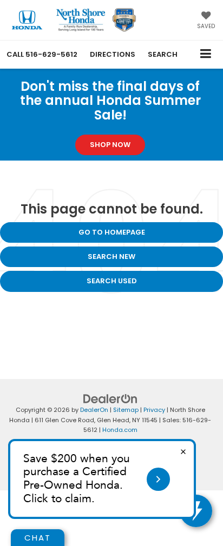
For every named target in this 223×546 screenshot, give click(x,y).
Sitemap (126, 409)
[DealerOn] (110, 399)
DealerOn (94, 409)
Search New (111, 256)
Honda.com (119, 429)
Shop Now (110, 144)
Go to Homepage (111, 232)
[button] (42, 54)
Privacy (154, 409)
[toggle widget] (196, 511)
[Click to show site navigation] (206, 54)
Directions (112, 54)
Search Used (112, 281)
